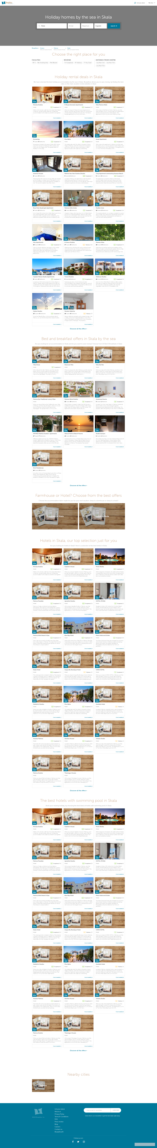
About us (58, 1111)
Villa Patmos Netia (101, 105)
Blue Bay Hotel (69, 635)
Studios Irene (100, 208)
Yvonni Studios (69, 277)
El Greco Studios (70, 242)
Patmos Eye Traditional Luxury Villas (44, 399)
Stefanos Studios (101, 277)
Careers (57, 1127)
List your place (60, 1109)
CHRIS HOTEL (100, 670)
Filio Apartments (38, 242)
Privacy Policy (59, 1114)
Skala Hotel (36, 670)
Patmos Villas (100, 242)
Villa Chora (36, 365)
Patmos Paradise (38, 601)
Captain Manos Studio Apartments (43, 277)
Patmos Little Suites (71, 208)
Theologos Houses (70, 773)
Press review (59, 1122)
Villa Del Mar (100, 365)
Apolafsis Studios (70, 601)
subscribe (116, 1110)
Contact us (58, 1129)
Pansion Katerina (70, 311)
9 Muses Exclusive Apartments (74, 105)
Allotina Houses (69, 738)
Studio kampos (100, 433)
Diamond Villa (69, 365)
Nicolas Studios (38, 105)
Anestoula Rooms (101, 399)
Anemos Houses (38, 173)
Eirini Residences (38, 468)
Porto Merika (100, 566)
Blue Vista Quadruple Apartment (43, 208)
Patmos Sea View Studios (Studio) (75, 173)
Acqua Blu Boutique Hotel (73, 670)
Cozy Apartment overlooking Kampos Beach (109, 173)
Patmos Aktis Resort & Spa (41, 635)
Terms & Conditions (61, 1117)
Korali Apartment (101, 139)
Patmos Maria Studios (71, 399)
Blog (56, 1124)
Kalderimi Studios (38, 704)
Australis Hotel (100, 704)
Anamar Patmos (38, 738)
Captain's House (69, 566)
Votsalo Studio (100, 738)
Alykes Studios (37, 311)
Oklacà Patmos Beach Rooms (74, 433)
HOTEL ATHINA (100, 601)
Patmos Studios (38, 773)
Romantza (36, 139)
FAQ (56, 1119)
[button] (73, 1141)
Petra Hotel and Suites (103, 635)
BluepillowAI (59, 1132)
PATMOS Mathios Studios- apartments (45, 433)
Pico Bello (68, 139)
